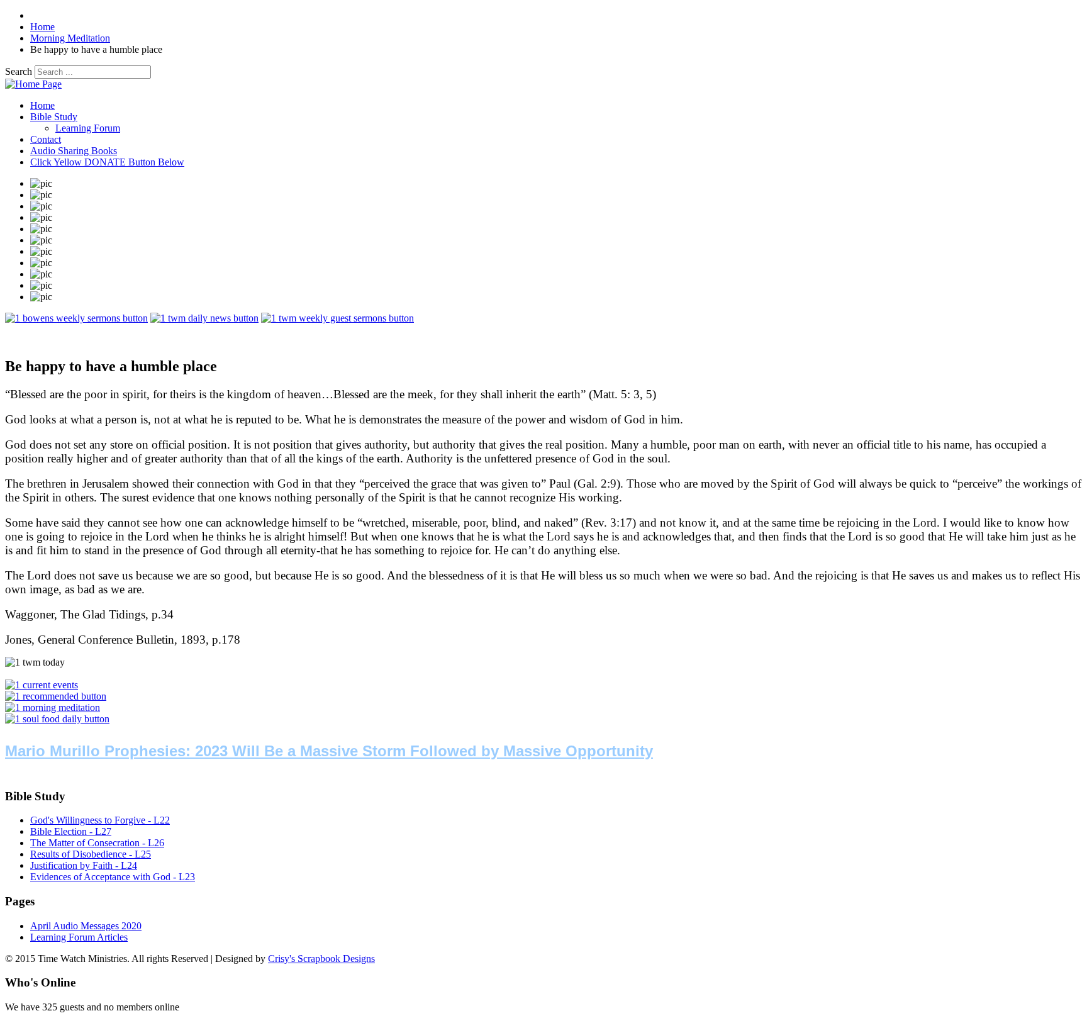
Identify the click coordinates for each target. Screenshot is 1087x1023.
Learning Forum (87, 128)
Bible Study (53, 116)
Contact (45, 139)
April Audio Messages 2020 (86, 925)
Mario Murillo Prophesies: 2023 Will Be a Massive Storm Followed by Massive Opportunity (329, 750)
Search (18, 71)
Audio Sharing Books (73, 150)
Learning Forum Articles (79, 937)
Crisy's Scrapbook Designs (321, 958)
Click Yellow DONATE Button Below (107, 162)
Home (42, 105)
